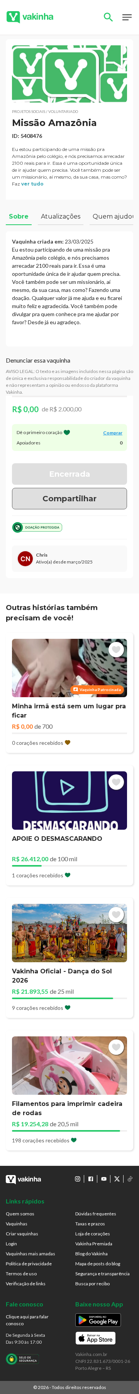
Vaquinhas (16, 1224)
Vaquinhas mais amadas (30, 1253)
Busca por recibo (92, 1283)
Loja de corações (92, 1234)
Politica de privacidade (29, 1263)
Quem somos (20, 1214)
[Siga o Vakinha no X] (117, 1179)
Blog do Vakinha (91, 1253)
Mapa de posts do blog (97, 1263)
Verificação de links (26, 1283)
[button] (69, 74)
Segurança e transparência (102, 1273)
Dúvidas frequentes (95, 1214)
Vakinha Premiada (93, 1243)
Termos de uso (21, 1273)
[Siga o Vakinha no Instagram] (78, 1179)
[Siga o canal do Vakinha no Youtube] (104, 1179)
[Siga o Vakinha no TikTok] (130, 1179)
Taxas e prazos (90, 1224)
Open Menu (127, 17)
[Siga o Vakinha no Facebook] (91, 1179)
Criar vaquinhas (22, 1234)
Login (11, 1243)
